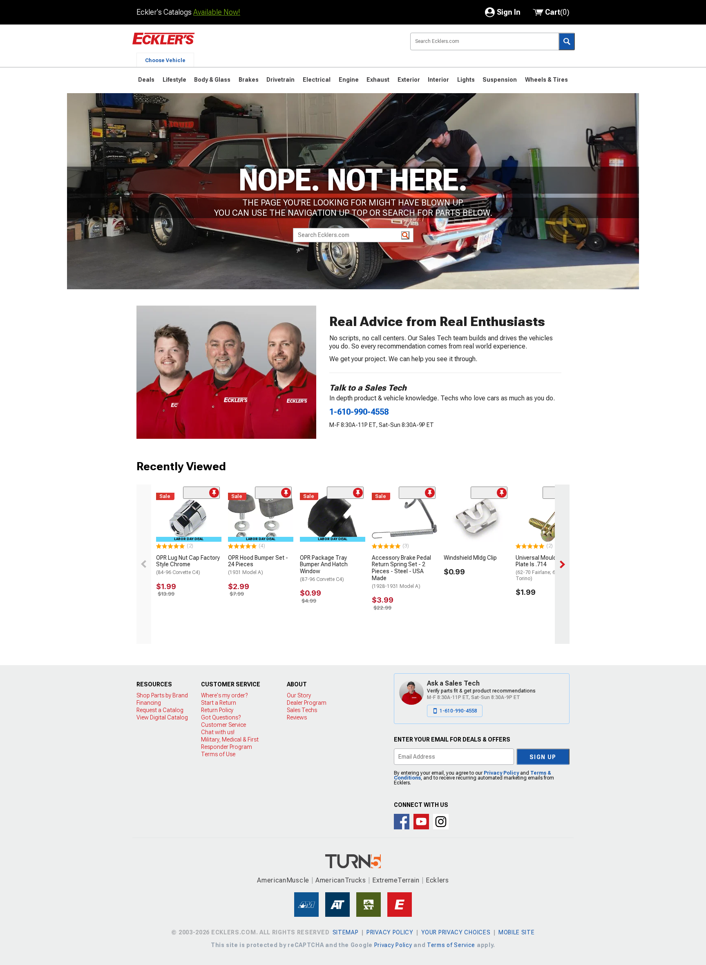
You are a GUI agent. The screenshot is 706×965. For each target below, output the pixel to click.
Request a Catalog (159, 710)
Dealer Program (306, 702)
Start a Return (218, 702)
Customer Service (223, 725)
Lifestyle (174, 79)
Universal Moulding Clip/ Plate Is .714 (546, 567)
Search (567, 41)
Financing (148, 702)
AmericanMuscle (283, 880)
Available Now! (216, 12)
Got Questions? (221, 717)
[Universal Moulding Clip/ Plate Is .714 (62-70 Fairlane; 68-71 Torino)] (548, 517)
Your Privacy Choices (455, 932)
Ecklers (437, 880)
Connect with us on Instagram (441, 821)
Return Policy (217, 710)
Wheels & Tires (546, 79)
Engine (349, 79)
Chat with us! (218, 732)
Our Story (299, 695)
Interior (438, 79)
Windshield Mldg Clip (470, 557)
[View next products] (562, 564)
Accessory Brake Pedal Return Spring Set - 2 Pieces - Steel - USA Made (401, 571)
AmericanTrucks (340, 880)
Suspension (500, 79)
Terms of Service (451, 945)
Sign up (543, 757)
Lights (466, 79)
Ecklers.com (210, 44)
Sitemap (346, 932)
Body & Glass (212, 79)
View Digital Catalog (162, 717)
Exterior (409, 79)
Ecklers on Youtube (421, 821)
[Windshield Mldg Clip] (476, 517)
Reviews (297, 717)
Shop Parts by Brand (162, 695)
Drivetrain (280, 79)
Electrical (317, 79)
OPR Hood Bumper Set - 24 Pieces (258, 565)
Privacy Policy (501, 773)
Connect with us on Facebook (401, 821)
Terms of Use (218, 754)
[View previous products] (143, 564)
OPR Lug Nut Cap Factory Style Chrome (188, 565)
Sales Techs (302, 710)
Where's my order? (224, 695)
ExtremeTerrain (396, 880)
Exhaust (377, 79)
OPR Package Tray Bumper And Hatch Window (324, 568)
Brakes (249, 79)
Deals (146, 79)
